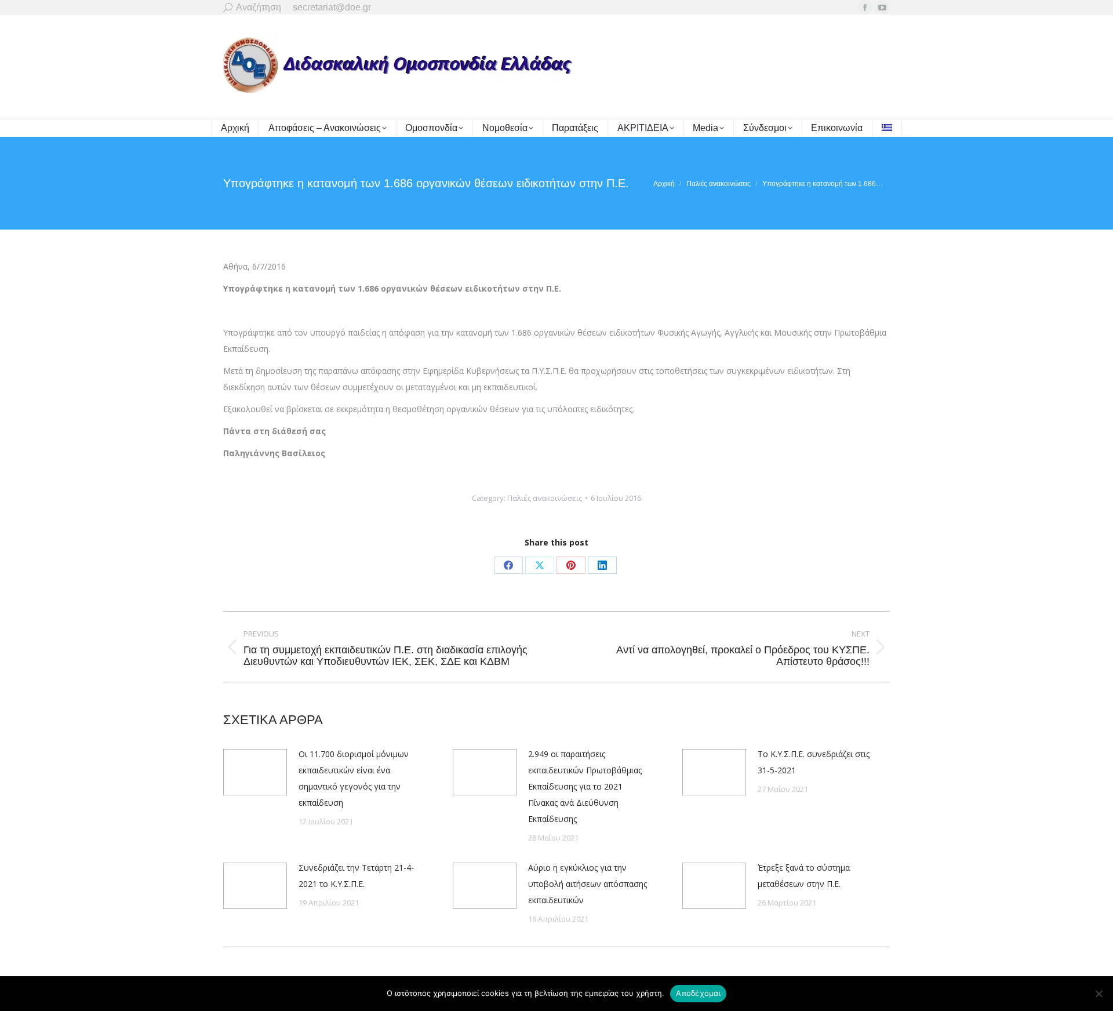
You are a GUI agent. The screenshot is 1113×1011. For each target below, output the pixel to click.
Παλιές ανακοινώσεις (544, 498)
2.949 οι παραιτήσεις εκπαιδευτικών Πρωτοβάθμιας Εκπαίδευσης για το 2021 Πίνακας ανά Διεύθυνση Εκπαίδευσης (585, 786)
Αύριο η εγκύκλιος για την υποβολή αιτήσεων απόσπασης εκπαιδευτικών (587, 883)
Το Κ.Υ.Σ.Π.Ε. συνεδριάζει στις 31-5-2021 (814, 762)
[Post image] (255, 772)
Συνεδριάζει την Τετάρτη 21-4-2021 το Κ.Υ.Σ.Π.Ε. (356, 875)
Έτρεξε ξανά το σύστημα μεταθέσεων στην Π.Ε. (804, 875)
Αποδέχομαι (698, 993)
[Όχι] (1098, 993)
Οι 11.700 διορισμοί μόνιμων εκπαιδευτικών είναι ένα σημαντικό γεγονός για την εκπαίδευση (354, 778)
